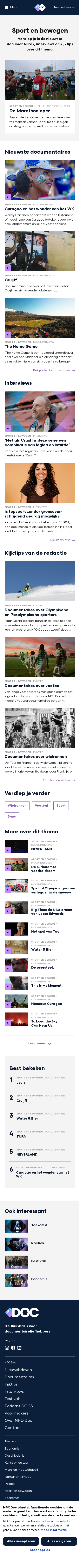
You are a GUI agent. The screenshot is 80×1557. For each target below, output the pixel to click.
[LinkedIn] (19, 1347)
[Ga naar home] (40, 7)
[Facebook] (13, 1347)
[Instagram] (7, 1347)
